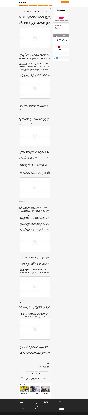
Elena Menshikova (43, 362)
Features (46, 4)
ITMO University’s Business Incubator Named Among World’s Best (44, 394)
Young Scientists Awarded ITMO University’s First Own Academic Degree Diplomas (24, 394)
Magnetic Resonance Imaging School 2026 (60, 27)
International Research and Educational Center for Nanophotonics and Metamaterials (37, 378)
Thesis (40, 373)
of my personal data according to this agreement (61, 21)
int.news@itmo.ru (59, 42)
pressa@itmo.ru (46, 403)
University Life (40, 4)
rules (20, 61)
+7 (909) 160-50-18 (46, 402)
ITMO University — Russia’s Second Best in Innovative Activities (34, 394)
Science (21, 4)
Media (35, 408)
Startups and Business (32, 4)
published (20, 153)
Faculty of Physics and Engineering (30, 379)
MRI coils (28, 373)
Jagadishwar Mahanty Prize (29, 53)
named (39, 153)
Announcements (57, 25)
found (27, 207)
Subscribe (61, 17)
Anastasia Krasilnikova (42, 366)
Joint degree (44, 373)
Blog (50, 4)
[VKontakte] (50, 8)
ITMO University (61, 49)
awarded (23, 121)
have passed (33, 272)
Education (25, 4)
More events (65, 30)
